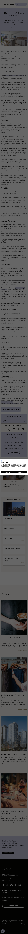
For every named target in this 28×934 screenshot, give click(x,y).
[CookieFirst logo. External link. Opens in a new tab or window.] (1, 461)
